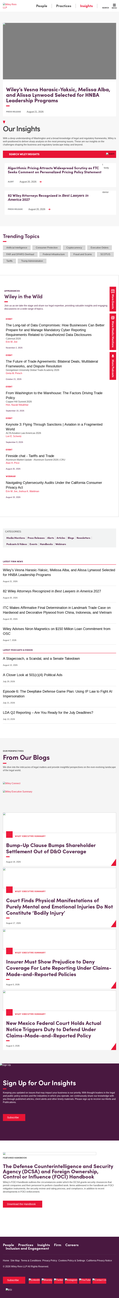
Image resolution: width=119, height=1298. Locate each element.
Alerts (50, 537)
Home (6, 1260)
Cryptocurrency (74, 247)
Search (105, 8)
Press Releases (36, 537)
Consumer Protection (47, 247)
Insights (86, 6)
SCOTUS (105, 254)
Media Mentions (15, 537)
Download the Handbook (21, 1204)
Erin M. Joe (11, 342)
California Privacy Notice (99, 1260)
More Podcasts (113, 368)
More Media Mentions (113, 334)
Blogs (71, 537)
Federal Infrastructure (54, 254)
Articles (61, 537)
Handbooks (46, 544)
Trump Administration (32, 261)
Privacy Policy (49, 1260)
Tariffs (9, 261)
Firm (57, 1245)
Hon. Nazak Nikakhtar (17, 405)
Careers (72, 1245)
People (41, 6)
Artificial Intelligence (16, 247)
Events (33, 544)
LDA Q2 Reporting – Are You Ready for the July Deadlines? (48, 712)
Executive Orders (99, 247)
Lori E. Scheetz (13, 436)
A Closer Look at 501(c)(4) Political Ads (32, 675)
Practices (63, 6)
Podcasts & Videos (16, 544)
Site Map (15, 1260)
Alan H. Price (12, 463)
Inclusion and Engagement (27, 1248)
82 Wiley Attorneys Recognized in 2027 (52, 591)
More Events (113, 301)
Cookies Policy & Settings (71, 1260)
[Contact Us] (99, 1281)
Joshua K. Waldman (29, 491)
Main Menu (51, 3)
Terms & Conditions (31, 1260)
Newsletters (83, 537)
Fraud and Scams (82, 254)
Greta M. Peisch (14, 373)
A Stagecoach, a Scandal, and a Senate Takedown (41, 658)
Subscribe (13, 1117)
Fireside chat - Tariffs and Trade (30, 456)
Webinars (60, 544)
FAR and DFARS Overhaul (20, 254)
